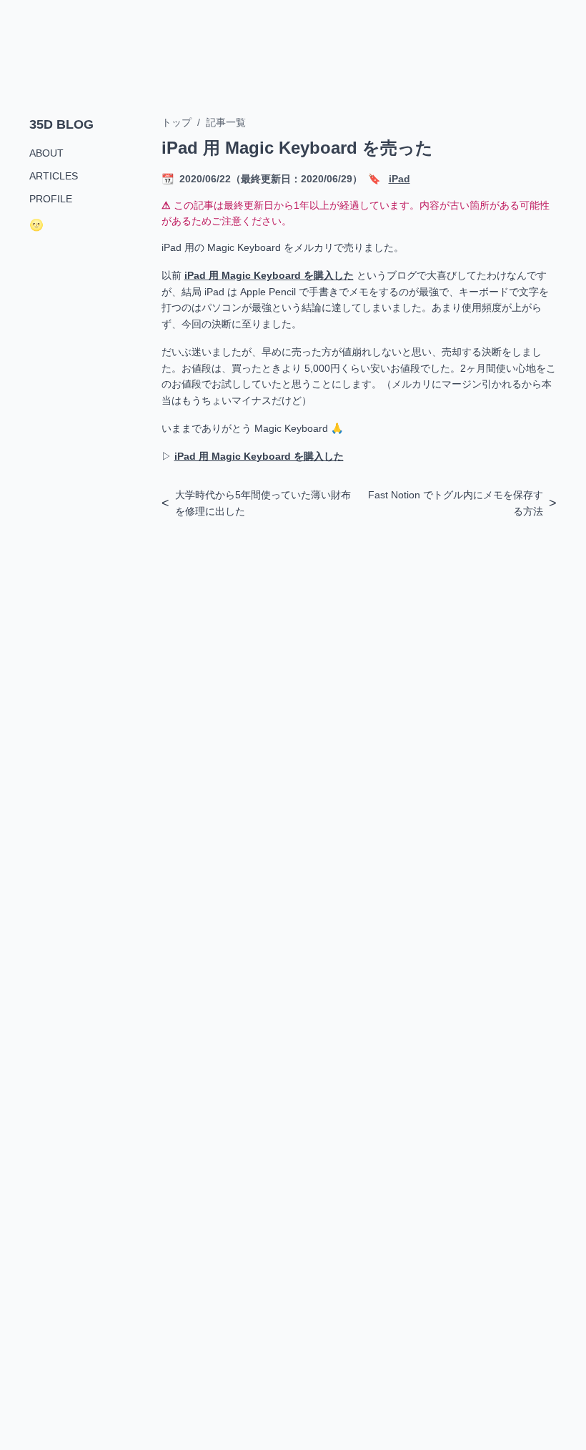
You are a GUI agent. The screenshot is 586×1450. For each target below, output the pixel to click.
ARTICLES (53, 176)
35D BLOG (61, 124)
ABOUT (46, 153)
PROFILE (50, 198)
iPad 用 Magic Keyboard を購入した (269, 275)
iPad (399, 178)
